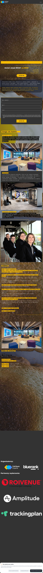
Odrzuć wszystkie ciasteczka (13, 570)
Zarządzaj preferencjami (24, 570)
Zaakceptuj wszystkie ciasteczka (36, 570)
